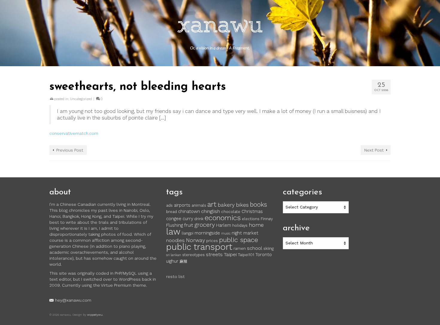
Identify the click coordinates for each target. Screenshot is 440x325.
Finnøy (267, 219)
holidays (240, 225)
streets (214, 254)
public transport (199, 247)
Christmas (252, 211)
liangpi (187, 233)
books (258, 204)
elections (251, 219)
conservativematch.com (73, 133)
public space (238, 240)
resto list (175, 276)
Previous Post (69, 150)
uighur (172, 261)
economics (223, 218)
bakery (226, 205)
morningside (207, 233)
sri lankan (173, 255)
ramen (239, 248)
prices (212, 240)
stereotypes (193, 255)
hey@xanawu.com (73, 300)
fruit (188, 225)
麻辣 (183, 261)
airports (182, 205)
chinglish (210, 211)
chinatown (189, 211)
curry (188, 218)
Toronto (263, 254)
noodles (175, 240)
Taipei (230, 254)
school (254, 248)
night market (245, 233)
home (256, 225)
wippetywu (95, 314)
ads (169, 205)
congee (173, 218)
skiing (268, 248)
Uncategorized (81, 99)
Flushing (174, 225)
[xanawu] (220, 27)
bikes (242, 205)
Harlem (223, 225)
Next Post (374, 150)
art (211, 204)
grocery (204, 224)
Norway (195, 240)
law (173, 231)
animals (199, 205)
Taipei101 (246, 255)
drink (199, 219)
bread (171, 211)
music (225, 233)
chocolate (230, 211)
